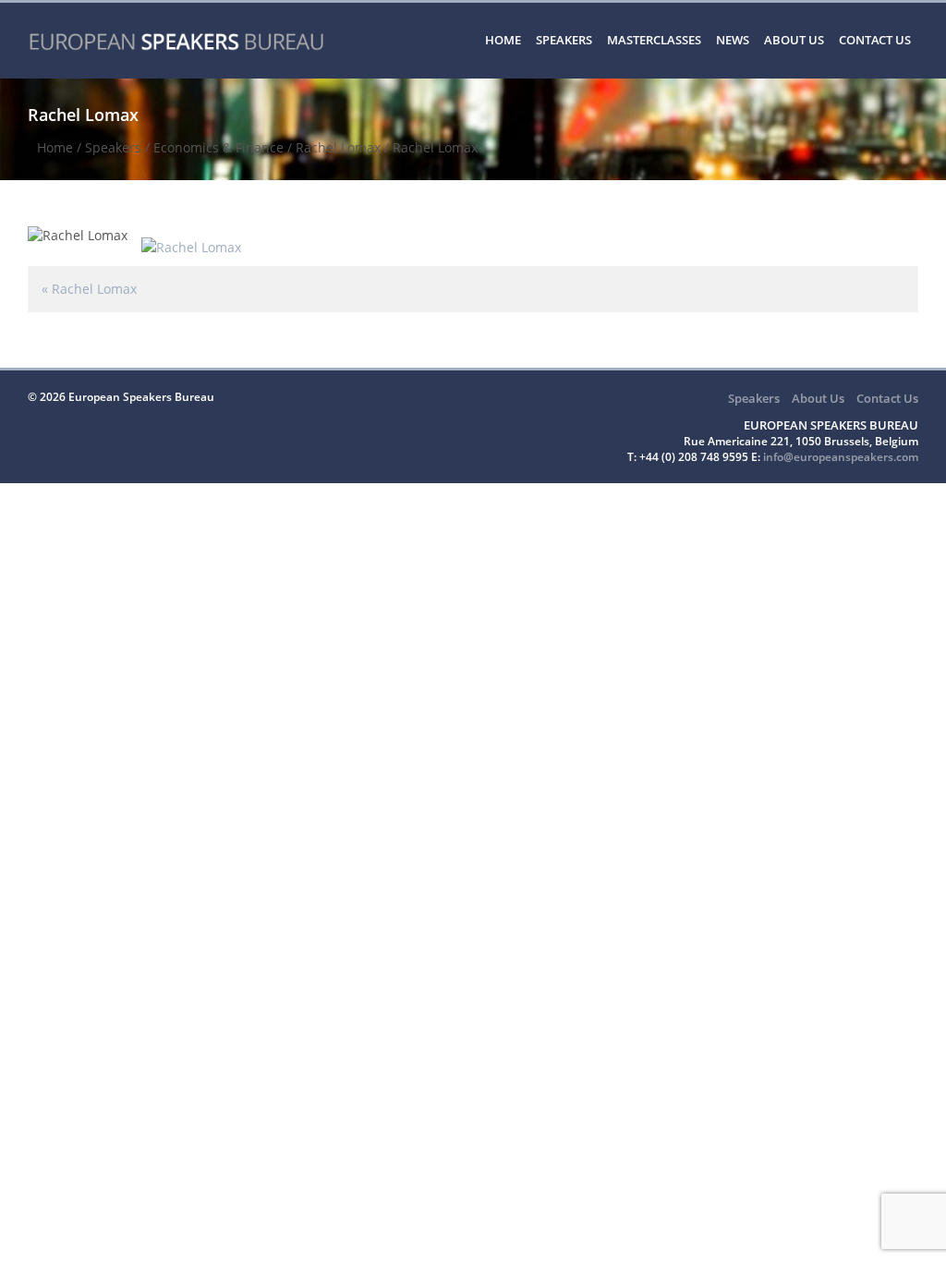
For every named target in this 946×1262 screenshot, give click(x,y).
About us (794, 39)
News (732, 39)
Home (503, 39)
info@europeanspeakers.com (840, 457)
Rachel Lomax (338, 147)
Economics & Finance (218, 147)
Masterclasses (654, 39)
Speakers (564, 39)
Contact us (875, 39)
